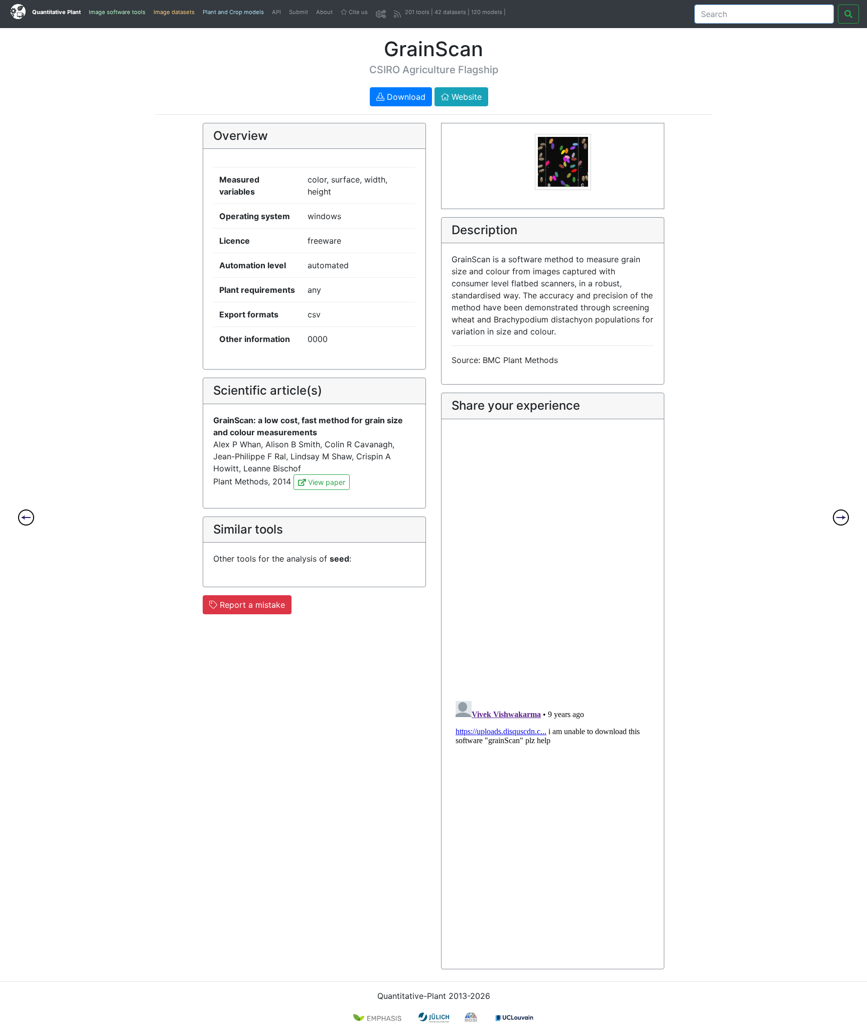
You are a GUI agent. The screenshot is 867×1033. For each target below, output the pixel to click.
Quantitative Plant (56, 12)
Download (404, 97)
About (324, 12)
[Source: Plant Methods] (563, 161)
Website (465, 97)
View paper (325, 482)
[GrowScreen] (841, 517)
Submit (298, 12)
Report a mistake (251, 605)
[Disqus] (553, 562)
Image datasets (174, 12)
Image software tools (117, 12)
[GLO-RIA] (26, 517)
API (276, 12)
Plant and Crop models (233, 12)
